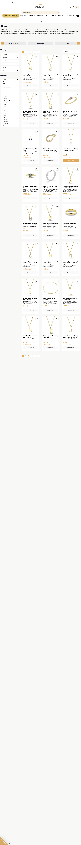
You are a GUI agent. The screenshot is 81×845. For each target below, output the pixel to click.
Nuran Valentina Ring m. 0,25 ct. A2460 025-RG (50, 149)
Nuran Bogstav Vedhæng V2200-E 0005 (50, 336)
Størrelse (4, 67)
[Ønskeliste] (70, 7)
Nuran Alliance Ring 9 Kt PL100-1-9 (50, 186)
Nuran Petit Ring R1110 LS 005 (70, 112)
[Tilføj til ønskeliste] (37, 57)
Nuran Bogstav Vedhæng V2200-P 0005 (30, 112)
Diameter (5, 60)
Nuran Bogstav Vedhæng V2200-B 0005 (50, 224)
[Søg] (58, 12)
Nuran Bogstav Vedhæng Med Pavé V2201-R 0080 (70, 261)
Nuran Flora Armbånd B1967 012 (49, 299)
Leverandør (5, 54)
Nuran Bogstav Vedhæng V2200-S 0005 (50, 74)
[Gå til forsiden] (40, 7)
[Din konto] (73, 7)
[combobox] (39, 12)
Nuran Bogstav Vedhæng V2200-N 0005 (50, 261)
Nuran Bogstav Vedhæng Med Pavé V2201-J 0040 (70, 336)
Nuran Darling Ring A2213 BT (30, 186)
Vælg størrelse (30, 85)
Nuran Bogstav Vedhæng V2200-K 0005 (50, 112)
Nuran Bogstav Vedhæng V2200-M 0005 (30, 74)
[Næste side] (36, 52)
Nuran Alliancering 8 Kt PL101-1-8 (70, 224)
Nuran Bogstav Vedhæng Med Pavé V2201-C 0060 (30, 261)
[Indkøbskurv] (77, 7)
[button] (4, 840)
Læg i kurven (71, 160)
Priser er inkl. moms (27, 82)
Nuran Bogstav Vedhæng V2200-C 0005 (30, 299)
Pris (3, 70)
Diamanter (5, 57)
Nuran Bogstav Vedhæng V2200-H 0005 (30, 336)
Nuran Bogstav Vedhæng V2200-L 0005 (70, 299)
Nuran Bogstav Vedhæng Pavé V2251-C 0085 (70, 149)
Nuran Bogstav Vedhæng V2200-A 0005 (70, 186)
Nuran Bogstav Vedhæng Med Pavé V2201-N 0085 (30, 224)
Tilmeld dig (10, 2)
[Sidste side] (39, 52)
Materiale (5, 64)
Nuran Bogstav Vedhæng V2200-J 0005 (70, 74)
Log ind (4, 2)
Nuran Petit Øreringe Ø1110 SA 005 (30, 149)
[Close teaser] (9, 843)
